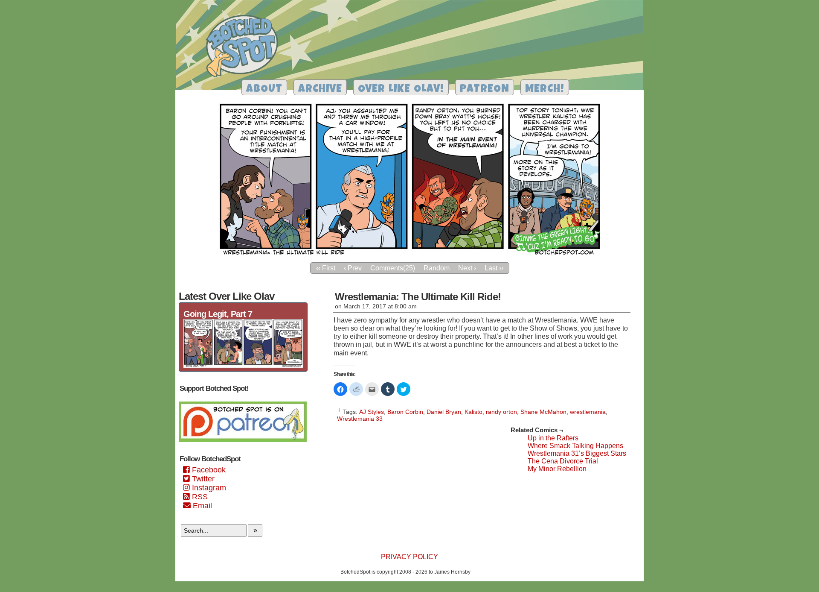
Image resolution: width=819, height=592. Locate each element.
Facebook (208, 470)
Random (437, 268)
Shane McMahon (543, 411)
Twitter (202, 479)
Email (201, 505)
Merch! (544, 89)
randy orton (501, 411)
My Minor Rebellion (557, 468)
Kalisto (473, 411)
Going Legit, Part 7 (217, 314)
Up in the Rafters (553, 438)
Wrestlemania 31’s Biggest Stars (577, 453)
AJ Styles (371, 411)
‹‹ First (325, 268)
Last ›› (494, 268)
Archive (320, 89)
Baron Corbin (405, 411)
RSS (199, 496)
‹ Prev (353, 268)
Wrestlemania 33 (360, 418)
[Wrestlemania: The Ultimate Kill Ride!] (409, 255)
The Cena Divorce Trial (563, 461)
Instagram (208, 488)
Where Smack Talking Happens (575, 445)
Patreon (484, 89)
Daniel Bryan (444, 411)
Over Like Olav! (401, 89)
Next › (467, 268)
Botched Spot (245, 47)
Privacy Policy (409, 556)
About (264, 89)
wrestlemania (588, 411)
